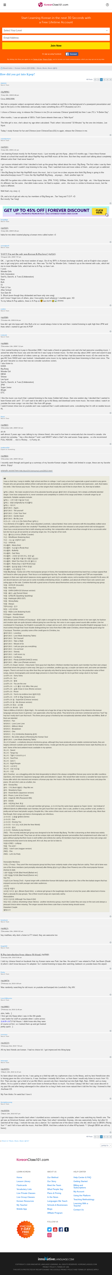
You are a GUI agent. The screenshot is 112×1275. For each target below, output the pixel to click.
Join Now (56, 45)
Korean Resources (25, 1201)
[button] (107, 4)
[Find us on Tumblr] (66, 1229)
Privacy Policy (47, 59)
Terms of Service (85, 1269)
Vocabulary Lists (24, 1189)
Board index (8, 68)
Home (19, 1177)
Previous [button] (95, 79)
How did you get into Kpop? (17, 74)
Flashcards (22, 1185)
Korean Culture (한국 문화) (25, 68)
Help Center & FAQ (82, 1177)
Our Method (52, 1177)
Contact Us (79, 1209)
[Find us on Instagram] (49, 1235)
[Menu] (4, 4)
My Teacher (22, 1205)
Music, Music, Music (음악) (47, 68)
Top (110, 135)
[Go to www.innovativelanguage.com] (56, 1258)
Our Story (51, 1181)
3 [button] (104, 79)
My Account (79, 1191)
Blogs (49, 1209)
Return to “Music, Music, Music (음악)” (15, 1141)
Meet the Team (54, 1185)
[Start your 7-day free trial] (26, 1230)
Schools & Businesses (57, 1205)
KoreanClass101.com (87, 1264)
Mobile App (22, 1209)
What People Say (55, 1189)
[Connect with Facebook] (72, 54)
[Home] (53, 7)
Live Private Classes (26, 1193)
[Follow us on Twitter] (49, 1229)
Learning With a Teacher (81, 1204)
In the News (52, 1197)
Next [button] (110, 79)
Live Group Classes (26, 1197)
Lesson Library (23, 1181)
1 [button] (98, 79)
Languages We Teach (57, 1201)
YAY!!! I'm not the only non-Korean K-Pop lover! (24, 254)
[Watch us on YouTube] (55, 1229)
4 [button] (107, 79)
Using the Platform (82, 1195)
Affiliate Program (55, 1213)
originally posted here (10, 471)
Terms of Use (37, 59)
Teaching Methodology (84, 1199)
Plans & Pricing (54, 1193)
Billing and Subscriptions (80, 1186)
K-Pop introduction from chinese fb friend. (21, 954)
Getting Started (81, 1181)
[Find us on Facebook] (61, 1229)
